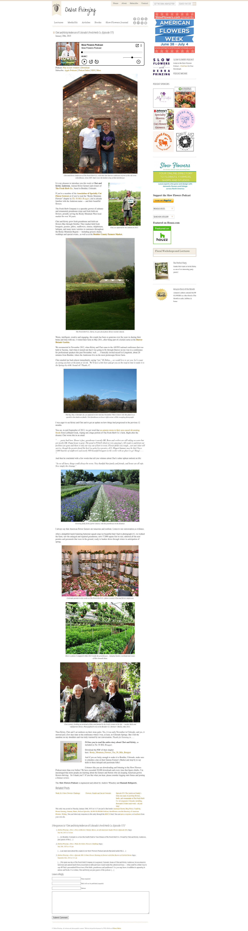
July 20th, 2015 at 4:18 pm (66, 846)
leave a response (125, 814)
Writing (64, 814)
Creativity (137, 809)
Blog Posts (129, 809)
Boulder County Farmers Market (107, 234)
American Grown (119, 809)
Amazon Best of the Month (184, 289)
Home (115, 3)
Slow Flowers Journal (117, 23)
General (69, 811)
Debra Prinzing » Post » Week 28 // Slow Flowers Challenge (78, 844)
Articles (86, 23)
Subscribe (134, 3)
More (99, 70)
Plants (75, 811)
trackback (137, 814)
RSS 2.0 (107, 814)
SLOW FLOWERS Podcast (99, 811)
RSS (93, 70)
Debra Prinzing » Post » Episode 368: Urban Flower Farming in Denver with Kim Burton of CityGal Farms (95, 855)
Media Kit (73, 23)
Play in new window (71, 67)
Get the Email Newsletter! (164, 3)
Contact (144, 3)
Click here (183, 66)
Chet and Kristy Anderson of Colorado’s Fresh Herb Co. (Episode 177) (85, 32)
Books (98, 23)
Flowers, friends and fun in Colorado (98, 793)
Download (85, 67)
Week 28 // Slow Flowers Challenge (68, 793)
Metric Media (117, 928)
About (124, 3)
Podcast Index (84, 70)
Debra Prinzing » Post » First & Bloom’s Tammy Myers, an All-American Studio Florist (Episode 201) (93, 830)
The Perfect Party (179, 262)
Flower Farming (61, 811)
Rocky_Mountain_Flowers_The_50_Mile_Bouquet (110, 752)
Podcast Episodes (84, 811)
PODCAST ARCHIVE (180, 73)
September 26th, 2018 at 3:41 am (67, 858)
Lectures (58, 23)
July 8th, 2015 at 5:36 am (65, 833)
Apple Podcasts (71, 70)
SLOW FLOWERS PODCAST (183, 59)
